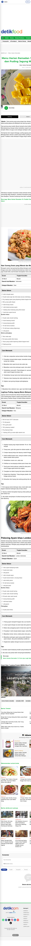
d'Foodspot (13, 41)
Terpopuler (5, 41)
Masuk (27, 1)
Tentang (9, 116)
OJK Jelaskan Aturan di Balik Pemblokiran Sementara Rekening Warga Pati (21, 823)
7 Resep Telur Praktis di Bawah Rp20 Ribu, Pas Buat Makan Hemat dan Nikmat (9, 780)
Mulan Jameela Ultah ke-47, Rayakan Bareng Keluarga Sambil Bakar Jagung (7, 843)
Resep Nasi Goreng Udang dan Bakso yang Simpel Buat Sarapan (14, 717)
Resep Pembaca (19, 38)
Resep (12, 38)
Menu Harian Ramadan (14, 53)
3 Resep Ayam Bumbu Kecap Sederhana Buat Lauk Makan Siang (9, 799)
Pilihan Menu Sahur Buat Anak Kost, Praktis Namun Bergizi (12, 727)
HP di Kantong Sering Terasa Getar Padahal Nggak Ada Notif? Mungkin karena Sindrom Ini (21, 843)
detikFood (3, 53)
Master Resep (22, 41)
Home (7, 38)
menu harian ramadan (8, 700)
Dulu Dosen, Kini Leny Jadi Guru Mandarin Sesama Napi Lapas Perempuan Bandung (6, 823)
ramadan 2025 (20, 700)
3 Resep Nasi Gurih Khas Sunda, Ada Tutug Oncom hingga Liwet (12, 722)
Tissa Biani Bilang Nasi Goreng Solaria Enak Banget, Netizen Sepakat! (12, 713)
